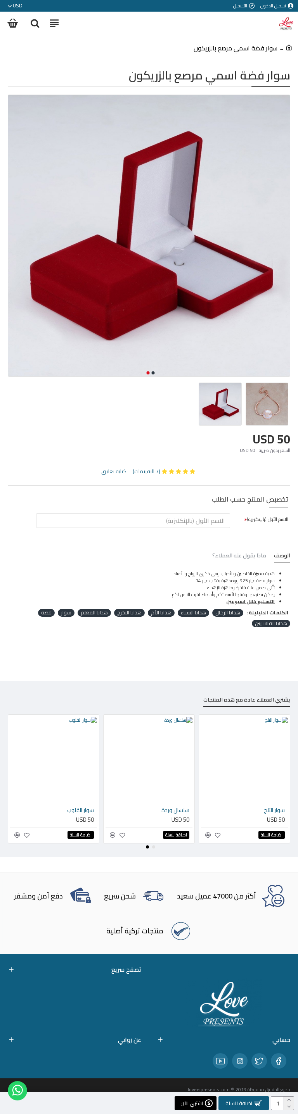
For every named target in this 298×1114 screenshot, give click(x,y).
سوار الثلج (135, 810)
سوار (66, 613)
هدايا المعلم (94, 613)
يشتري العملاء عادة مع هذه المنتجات (246, 701)
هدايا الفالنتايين (271, 624)
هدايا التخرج (129, 613)
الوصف (282, 556)
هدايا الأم (161, 613)
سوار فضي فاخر (224, 810)
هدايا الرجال (227, 613)
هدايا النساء (193, 613)
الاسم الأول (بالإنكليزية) (267, 519)
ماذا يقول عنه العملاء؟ (239, 556)
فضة (46, 613)
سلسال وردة (36, 810)
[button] (153, 372)
